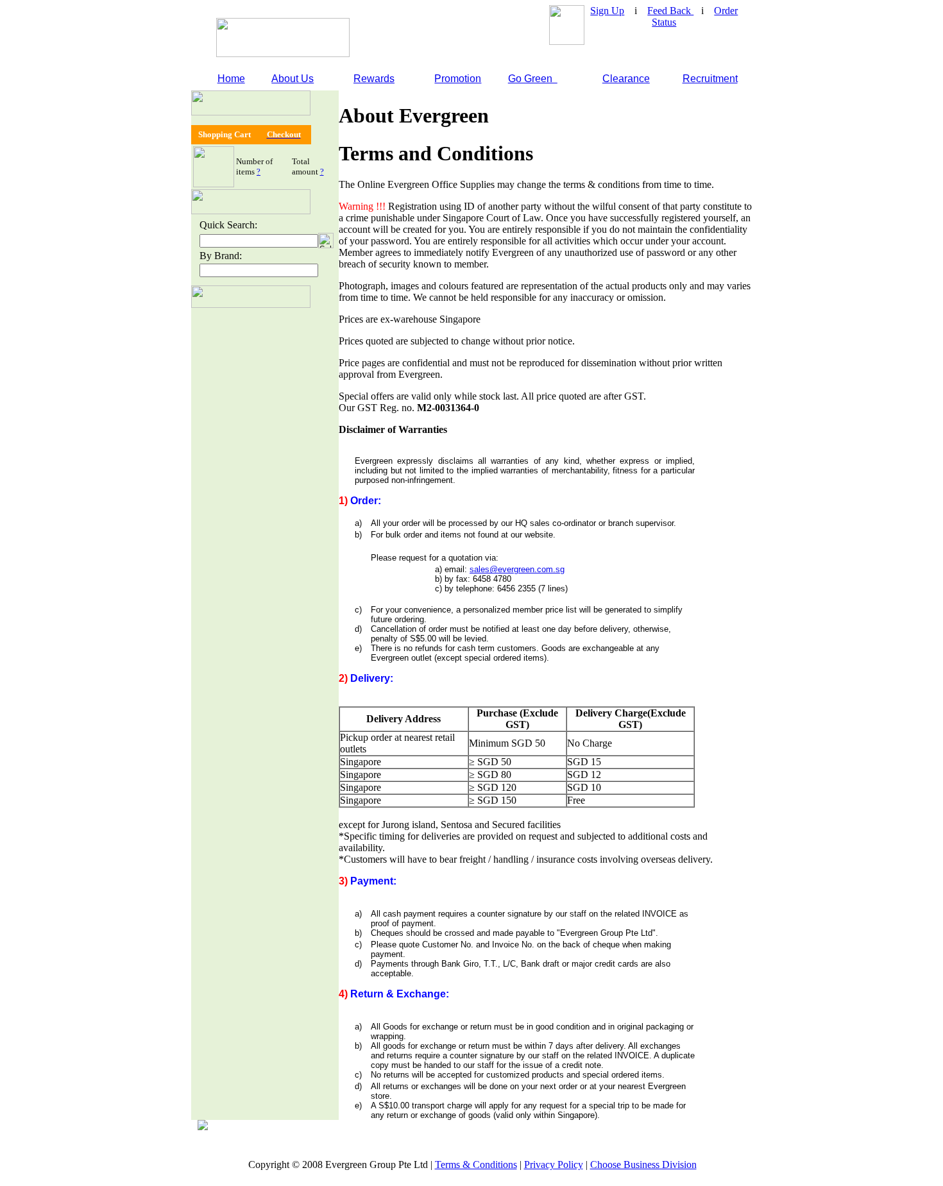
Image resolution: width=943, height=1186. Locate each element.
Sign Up (607, 10)
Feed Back (670, 10)
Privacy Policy (553, 1164)
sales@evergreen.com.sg (517, 569)
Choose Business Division (643, 1164)
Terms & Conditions (476, 1164)
